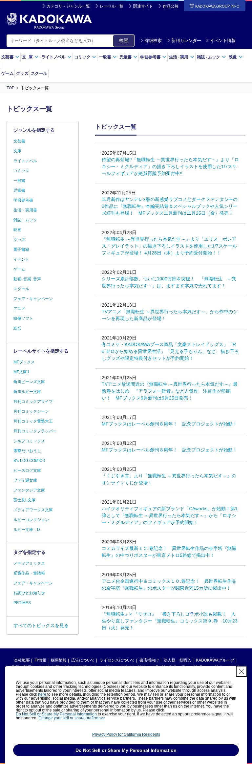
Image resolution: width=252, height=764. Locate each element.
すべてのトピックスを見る (41, 625)
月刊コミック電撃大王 (33, 421)
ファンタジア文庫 (29, 490)
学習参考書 (23, 200)
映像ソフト (23, 318)
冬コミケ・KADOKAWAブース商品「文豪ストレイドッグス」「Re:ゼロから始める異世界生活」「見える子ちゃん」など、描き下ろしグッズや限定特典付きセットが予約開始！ (170, 351)
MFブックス (24, 362)
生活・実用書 (25, 210)
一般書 (19, 180)
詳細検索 (153, 40)
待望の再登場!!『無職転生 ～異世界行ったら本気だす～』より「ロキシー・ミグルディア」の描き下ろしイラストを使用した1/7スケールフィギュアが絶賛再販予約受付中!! (170, 166)
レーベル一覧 (111, 6)
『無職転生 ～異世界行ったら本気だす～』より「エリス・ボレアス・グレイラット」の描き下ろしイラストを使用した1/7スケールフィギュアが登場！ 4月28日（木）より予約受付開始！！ (169, 245)
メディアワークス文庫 (33, 510)
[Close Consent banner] (241, 671)
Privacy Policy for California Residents (126, 734)
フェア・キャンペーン (33, 298)
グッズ (22, 73)
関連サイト (143, 6)
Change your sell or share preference (71, 718)
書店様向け (149, 660)
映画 (17, 230)
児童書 (19, 190)
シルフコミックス (29, 441)
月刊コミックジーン (31, 411)
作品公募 (170, 6)
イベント (21, 259)
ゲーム (7, 73)
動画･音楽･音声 (27, 279)
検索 (123, 40)
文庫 (17, 151)
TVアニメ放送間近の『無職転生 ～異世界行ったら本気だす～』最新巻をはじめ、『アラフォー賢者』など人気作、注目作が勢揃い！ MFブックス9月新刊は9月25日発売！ (170, 391)
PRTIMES (22, 602)
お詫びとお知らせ (29, 593)
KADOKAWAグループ (215, 660)
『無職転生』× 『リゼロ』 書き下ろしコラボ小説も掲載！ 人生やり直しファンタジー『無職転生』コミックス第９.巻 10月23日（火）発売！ (170, 620)
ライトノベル (25, 161)
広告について (83, 660)
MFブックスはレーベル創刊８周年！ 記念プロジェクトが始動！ (169, 423)
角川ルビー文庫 (27, 391)
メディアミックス (29, 563)
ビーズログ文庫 (27, 470)
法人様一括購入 (177, 660)
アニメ (19, 308)
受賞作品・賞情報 (29, 573)
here (42, 694)
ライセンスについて (117, 660)
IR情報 (40, 660)
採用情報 (59, 660)
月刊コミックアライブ (33, 401)
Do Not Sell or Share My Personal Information (56, 714)
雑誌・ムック (25, 220)
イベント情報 (223, 40)
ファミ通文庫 (25, 480)
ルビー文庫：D (26, 529)
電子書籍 (21, 249)
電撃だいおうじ (27, 450)
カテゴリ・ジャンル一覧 (68, 6)
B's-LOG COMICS (29, 460)
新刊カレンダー (186, 40)
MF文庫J (21, 372)
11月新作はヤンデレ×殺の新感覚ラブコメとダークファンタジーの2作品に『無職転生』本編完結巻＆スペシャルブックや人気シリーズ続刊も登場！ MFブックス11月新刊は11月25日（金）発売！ (170, 206)
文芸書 (19, 141)
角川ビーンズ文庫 (29, 382)
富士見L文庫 (24, 500)
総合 (17, 328)
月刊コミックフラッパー (35, 431)
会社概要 (22, 660)
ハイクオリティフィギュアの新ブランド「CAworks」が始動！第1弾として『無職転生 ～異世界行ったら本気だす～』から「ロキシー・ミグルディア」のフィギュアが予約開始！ (170, 515)
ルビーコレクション (31, 519)
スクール (39, 73)
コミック (21, 170)
